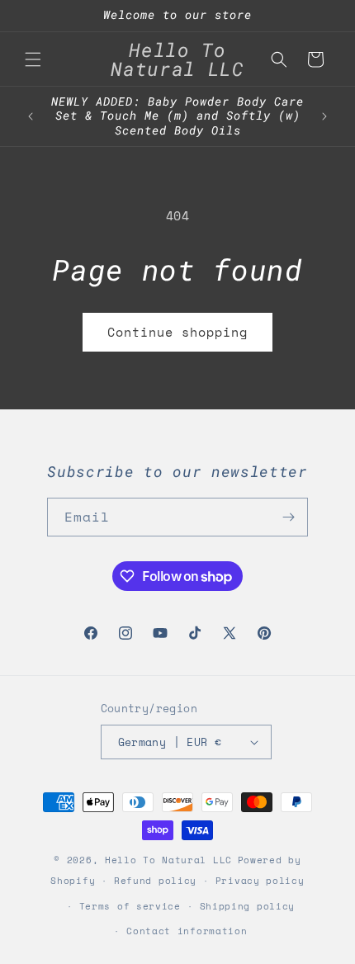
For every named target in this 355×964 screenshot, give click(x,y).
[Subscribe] (289, 517)
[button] (33, 59)
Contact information (186, 931)
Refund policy (155, 880)
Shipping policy (248, 906)
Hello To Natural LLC (168, 860)
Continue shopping (177, 332)
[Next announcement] (324, 116)
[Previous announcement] (30, 116)
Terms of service (130, 906)
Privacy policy (260, 880)
